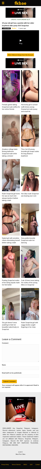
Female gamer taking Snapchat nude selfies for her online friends (11, 107)
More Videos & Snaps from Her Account (20, 55)
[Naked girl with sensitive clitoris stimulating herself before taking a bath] (11, 219)
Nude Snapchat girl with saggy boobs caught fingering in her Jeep (29, 325)
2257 (31, 464)
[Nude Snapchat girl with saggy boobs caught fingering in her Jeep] (30, 304)
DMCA (25, 464)
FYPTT (20, 452)
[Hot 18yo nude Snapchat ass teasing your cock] (30, 175)
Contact (37, 464)
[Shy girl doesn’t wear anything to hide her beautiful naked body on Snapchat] (11, 304)
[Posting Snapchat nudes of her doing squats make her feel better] (11, 261)
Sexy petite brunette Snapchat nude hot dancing (28, 240)
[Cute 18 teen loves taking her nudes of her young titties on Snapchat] (30, 261)
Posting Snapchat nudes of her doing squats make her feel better (11, 283)
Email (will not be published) (11, 373)
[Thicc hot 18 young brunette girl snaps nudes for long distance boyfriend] (30, 130)
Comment (5, 343)
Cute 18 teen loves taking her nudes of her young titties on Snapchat (30, 283)
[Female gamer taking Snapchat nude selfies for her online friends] (11, 86)
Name (4, 365)
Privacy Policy (5, 464)
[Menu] (3, 2)
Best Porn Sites (20, 454)
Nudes (14, 28)
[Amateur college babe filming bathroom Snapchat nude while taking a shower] (11, 130)
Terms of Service (16, 464)
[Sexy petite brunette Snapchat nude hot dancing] (30, 219)
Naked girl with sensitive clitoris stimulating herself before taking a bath (11, 240)
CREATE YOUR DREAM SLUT (20, 19)
